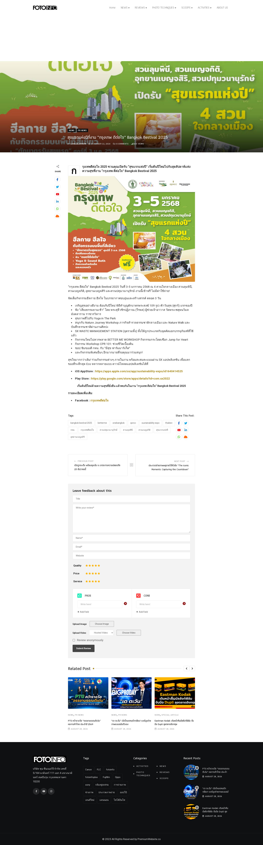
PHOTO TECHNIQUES (163, 7)
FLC (99, 769)
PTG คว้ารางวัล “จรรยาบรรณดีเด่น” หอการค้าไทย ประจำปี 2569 (84, 722)
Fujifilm (106, 777)
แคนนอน (104, 800)
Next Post (179, 461)
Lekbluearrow (78, 144)
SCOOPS (185, 7)
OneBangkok (118, 423)
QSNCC (133, 423)
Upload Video (79, 633)
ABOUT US (222, 7)
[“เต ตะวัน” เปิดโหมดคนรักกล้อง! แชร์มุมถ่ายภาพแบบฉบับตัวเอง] (191, 792)
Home (112, 7)
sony (87, 784)
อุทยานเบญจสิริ (77, 437)
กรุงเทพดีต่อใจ (99, 400)
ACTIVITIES (203, 7)
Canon (88, 769)
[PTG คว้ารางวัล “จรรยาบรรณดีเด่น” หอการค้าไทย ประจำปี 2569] (191, 772)
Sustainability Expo (151, 423)
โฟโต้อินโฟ (119, 800)
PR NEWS (79, 715)
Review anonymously (90, 640)
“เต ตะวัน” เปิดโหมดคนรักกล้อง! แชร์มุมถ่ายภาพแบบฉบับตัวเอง (131, 722)
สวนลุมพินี (128, 430)
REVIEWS (140, 7)
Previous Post (86, 461)
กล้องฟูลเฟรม (102, 784)
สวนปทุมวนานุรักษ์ (108, 430)
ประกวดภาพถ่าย (106, 792)
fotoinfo (110, 769)
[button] (186, 668)
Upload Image (80, 624)
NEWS (124, 7)
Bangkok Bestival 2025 (81, 423)
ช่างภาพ (89, 792)
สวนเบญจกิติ (144, 430)
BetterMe (102, 423)
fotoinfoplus (91, 777)
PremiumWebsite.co (149, 839)
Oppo (117, 777)
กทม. (72, 430)
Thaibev (168, 423)
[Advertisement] (131, 38)
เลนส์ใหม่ (89, 800)
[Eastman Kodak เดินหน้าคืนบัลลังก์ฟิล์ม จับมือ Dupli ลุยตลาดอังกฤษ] (191, 811)
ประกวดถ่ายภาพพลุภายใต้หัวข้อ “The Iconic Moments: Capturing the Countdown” (169, 467)
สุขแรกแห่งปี (162, 430)
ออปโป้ (123, 792)
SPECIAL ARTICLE (170, 715)
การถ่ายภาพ (120, 784)
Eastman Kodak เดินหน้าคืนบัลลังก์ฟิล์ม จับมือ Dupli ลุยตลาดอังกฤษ (174, 722)
